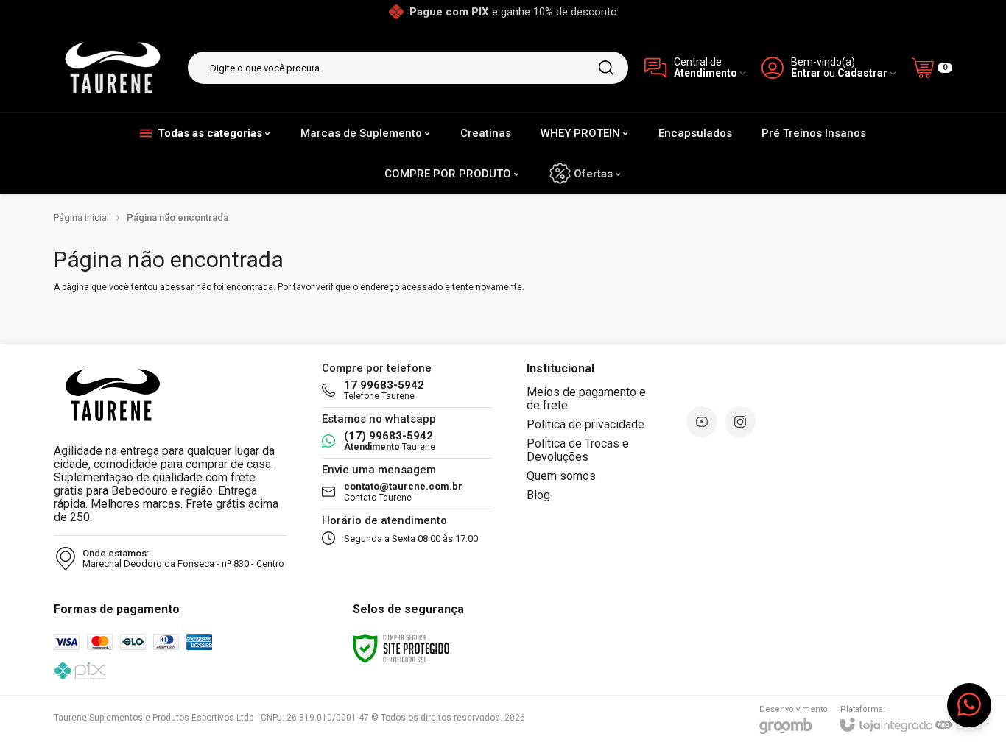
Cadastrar (862, 73)
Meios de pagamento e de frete (586, 398)
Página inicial (81, 217)
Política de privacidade (585, 424)
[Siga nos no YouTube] (701, 421)
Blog (538, 495)
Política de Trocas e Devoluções (578, 450)
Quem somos (561, 476)
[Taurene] (113, 67)
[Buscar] (606, 68)
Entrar (806, 73)
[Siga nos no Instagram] (740, 421)
